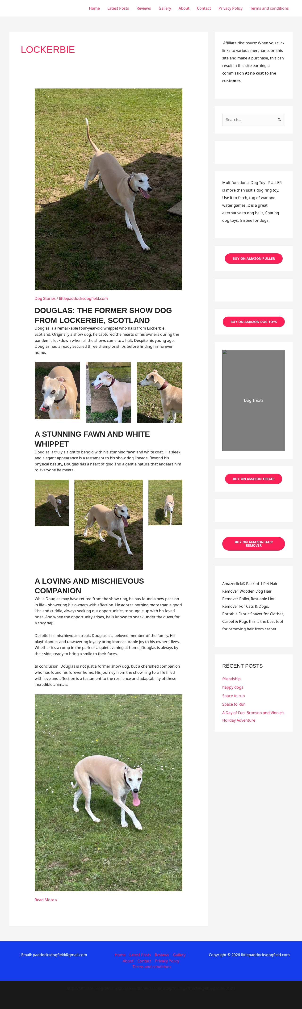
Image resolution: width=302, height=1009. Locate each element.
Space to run (233, 695)
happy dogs (232, 687)
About (184, 8)
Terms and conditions (269, 8)
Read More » (46, 900)
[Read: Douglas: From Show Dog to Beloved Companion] (109, 189)
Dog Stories (45, 298)
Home (94, 8)
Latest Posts (118, 8)
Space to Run (234, 704)
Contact (204, 8)
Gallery (165, 8)
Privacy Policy (230, 8)
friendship (231, 678)
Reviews (144, 8)
